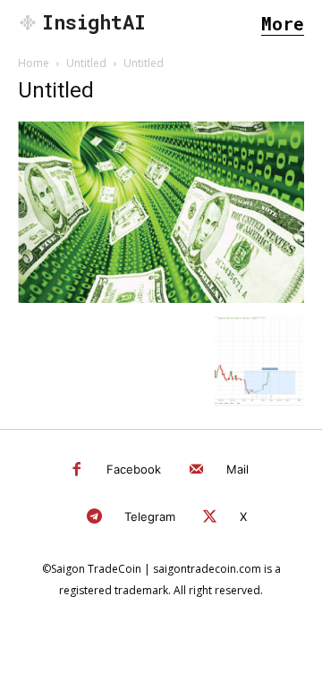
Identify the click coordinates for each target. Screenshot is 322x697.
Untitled (86, 63)
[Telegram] (94, 518)
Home (33, 63)
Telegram (149, 516)
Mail (237, 469)
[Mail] (196, 470)
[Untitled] (161, 298)
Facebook (133, 469)
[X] (210, 518)
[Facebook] (77, 470)
